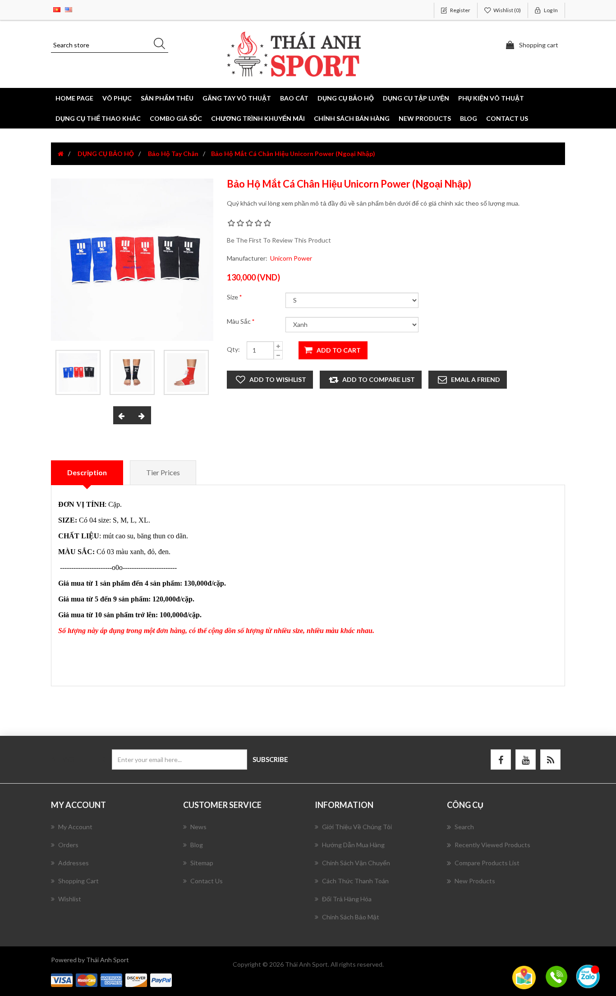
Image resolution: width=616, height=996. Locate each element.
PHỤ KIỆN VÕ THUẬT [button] (491, 98)
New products (425, 118)
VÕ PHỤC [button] (117, 98)
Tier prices (163, 472)
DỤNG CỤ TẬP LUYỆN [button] (416, 98)
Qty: (233, 349)
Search (464, 827)
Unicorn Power (291, 258)
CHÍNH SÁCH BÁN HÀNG (352, 118)
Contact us (507, 118)
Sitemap (201, 863)
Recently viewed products (492, 845)
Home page (74, 98)
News (198, 827)
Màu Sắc (239, 321)
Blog (468, 118)
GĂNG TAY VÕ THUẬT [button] (236, 98)
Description (87, 472)
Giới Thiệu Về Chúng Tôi (357, 827)
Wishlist (69, 899)
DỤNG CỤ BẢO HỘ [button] (345, 98)
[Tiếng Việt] (56, 9)
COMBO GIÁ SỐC (176, 118)
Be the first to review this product (279, 240)
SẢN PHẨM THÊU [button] (167, 98)
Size (233, 297)
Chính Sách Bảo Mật (350, 917)
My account (75, 827)
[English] (68, 9)
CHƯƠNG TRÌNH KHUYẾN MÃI (258, 118)
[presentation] (122, 415)
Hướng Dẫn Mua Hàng (353, 845)
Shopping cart (78, 881)
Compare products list (487, 863)
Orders (68, 845)
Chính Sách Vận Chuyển (356, 863)
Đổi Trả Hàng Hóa (347, 899)
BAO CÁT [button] (294, 98)
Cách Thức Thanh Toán (355, 881)
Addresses (73, 863)
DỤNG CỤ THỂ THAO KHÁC (98, 118)
